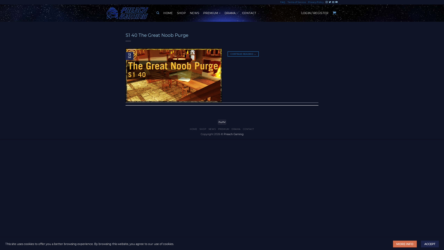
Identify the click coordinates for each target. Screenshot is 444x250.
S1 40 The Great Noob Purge (157, 35)
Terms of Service (297, 2)
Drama (230, 13)
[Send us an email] (333, 2)
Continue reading (243, 54)
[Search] (157, 13)
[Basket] (334, 13)
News (194, 13)
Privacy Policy (316, 2)
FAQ (282, 2)
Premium (210, 13)
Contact (249, 13)
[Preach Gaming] (127, 13)
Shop (181, 13)
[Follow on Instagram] (327, 2)
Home (168, 13)
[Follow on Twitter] (330, 2)
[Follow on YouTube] (336, 2)
